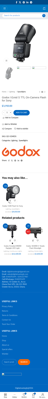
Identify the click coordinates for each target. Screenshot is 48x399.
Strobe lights (38, 251)
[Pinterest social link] (24, 2)
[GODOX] (21, 150)
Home (4, 336)
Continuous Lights (16, 251)
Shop (4, 341)
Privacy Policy (7, 306)
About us (5, 345)
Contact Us (6, 320)
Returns (5, 311)
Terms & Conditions (9, 315)
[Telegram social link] (31, 2)
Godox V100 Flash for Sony (12, 206)
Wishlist (5, 354)
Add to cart (21, 113)
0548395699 (20, 279)
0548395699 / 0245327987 (17, 277)
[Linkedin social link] (27, 2)
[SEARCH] (43, 15)
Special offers (7, 349)
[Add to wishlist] (15, 200)
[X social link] (20, 2)
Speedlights (23, 141)
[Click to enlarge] (6, 60)
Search (24, 362)
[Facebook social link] (16, 2)
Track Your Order (8, 324)
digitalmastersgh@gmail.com (18, 272)
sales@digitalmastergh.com (17, 274)
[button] (10, 200)
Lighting (14, 141)
